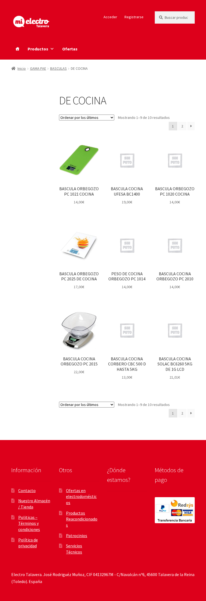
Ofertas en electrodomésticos (81, 496)
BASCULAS (58, 68)
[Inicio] (17, 49)
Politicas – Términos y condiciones (29, 523)
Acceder (110, 16)
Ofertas (70, 49)
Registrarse (134, 16)
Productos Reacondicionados (81, 519)
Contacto (27, 490)
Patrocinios (76, 535)
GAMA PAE (38, 68)
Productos (38, 49)
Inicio (21, 68)
